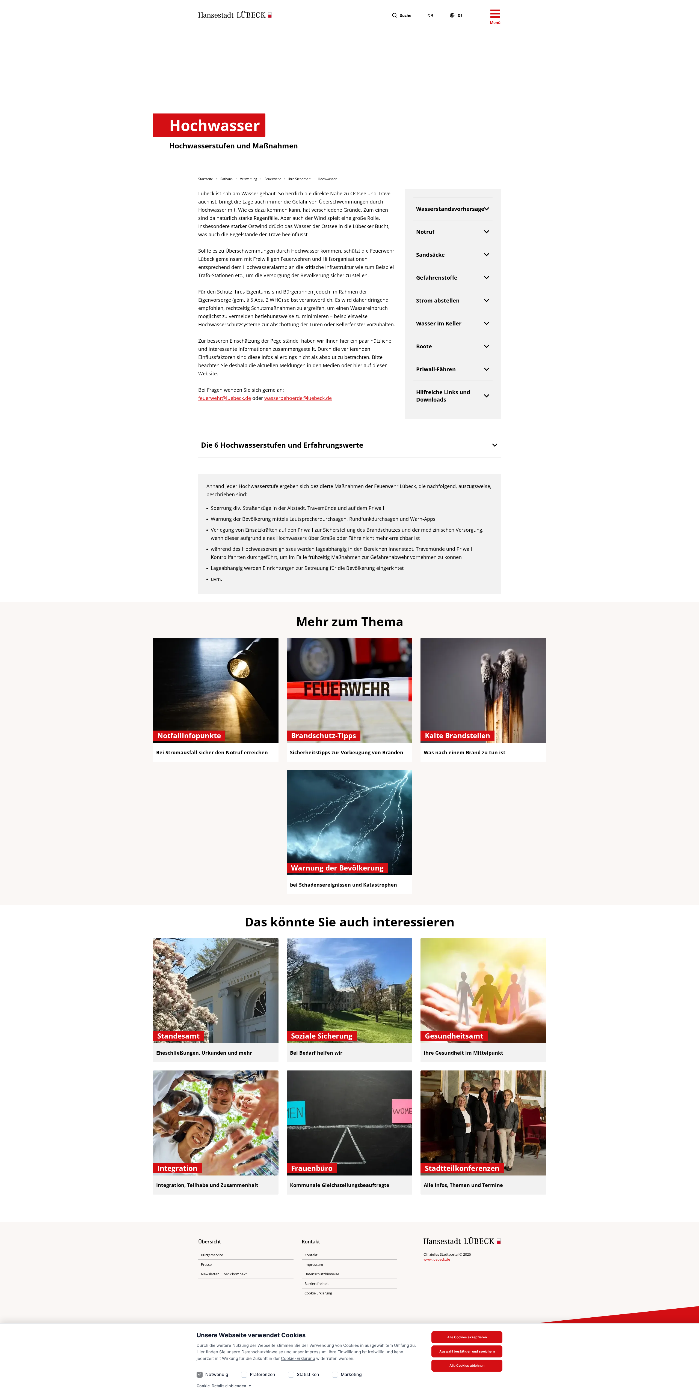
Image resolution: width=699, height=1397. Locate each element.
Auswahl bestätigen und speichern (467, 1351)
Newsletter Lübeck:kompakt (224, 1274)
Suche (405, 15)
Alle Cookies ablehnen (466, 1365)
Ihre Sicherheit (299, 179)
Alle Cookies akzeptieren (467, 1337)
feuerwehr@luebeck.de (224, 398)
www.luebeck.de (436, 1259)
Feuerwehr (273, 179)
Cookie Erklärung (318, 1293)
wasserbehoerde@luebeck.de (298, 398)
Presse (206, 1264)
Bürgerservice (212, 1254)
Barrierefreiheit (316, 1283)
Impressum (316, 1351)
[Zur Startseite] (235, 16)
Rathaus (226, 179)
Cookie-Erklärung (298, 1358)
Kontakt (311, 1254)
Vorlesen (430, 15)
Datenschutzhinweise (262, 1351)
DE (460, 15)
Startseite (205, 179)
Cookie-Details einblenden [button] (221, 1385)
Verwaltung (248, 179)
